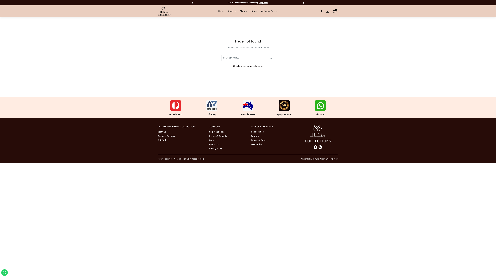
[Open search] (321, 11)
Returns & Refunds (218, 136)
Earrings (255, 136)
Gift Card (162, 140)
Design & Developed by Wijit (192, 159)
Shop (242, 11)
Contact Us (214, 144)
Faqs (211, 140)
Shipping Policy (216, 132)
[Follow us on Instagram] (320, 147)
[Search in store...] (271, 58)
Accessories (256, 144)
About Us (232, 11)
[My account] (327, 11)
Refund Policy (319, 159)
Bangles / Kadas (258, 140)
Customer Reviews (166, 136)
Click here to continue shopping (248, 66)
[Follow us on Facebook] (315, 147)
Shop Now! (263, 3)
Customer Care (268, 11)
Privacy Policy (215, 148)
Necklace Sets (257, 132)
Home (221, 11)
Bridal (254, 11)
